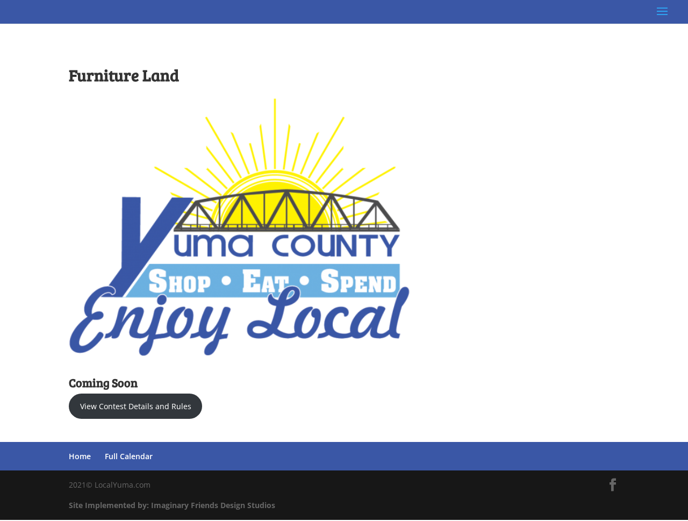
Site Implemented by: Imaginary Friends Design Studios (172, 505)
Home (80, 456)
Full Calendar (129, 456)
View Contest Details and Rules (135, 406)
